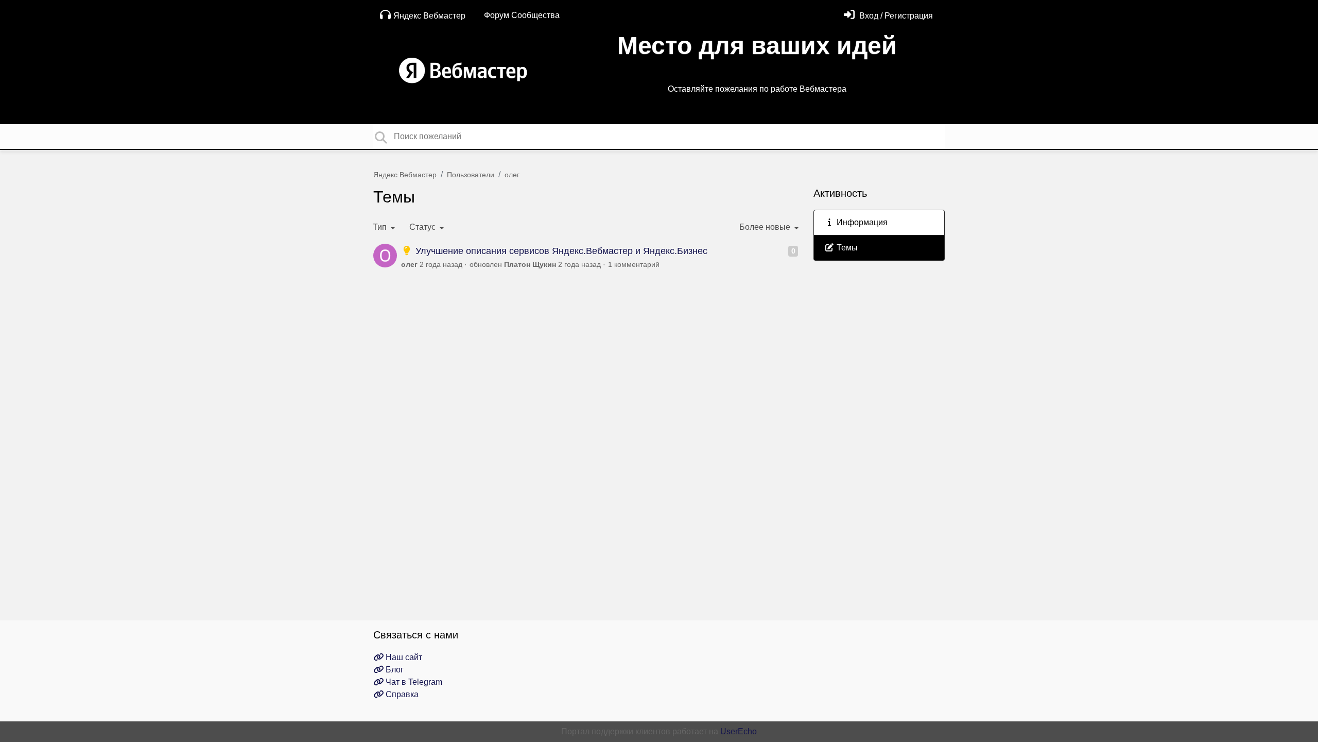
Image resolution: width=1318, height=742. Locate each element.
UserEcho (738, 731)
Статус (423, 227)
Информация (861, 222)
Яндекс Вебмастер (429, 15)
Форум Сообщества (522, 15)
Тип (381, 227)
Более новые (765, 227)
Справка (401, 694)
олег (512, 175)
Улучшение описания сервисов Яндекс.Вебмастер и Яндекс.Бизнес (560, 251)
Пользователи (470, 175)
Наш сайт (403, 657)
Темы (846, 247)
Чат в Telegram (413, 682)
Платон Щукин (530, 264)
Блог (394, 669)
